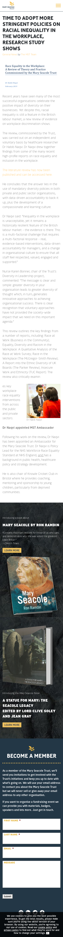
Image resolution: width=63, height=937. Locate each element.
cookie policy (45, 927)
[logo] (8, 5)
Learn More (11, 550)
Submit (7, 896)
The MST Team (28, 54)
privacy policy (11, 930)
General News (10, 54)
